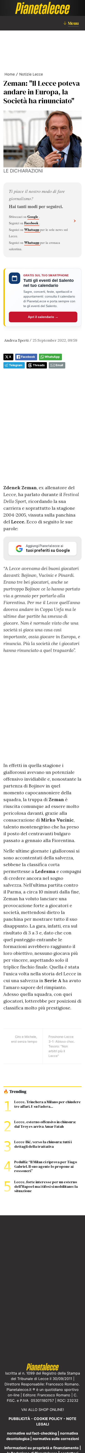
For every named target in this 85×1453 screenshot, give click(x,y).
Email (59, 365)
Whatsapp (32, 229)
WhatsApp (52, 356)
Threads (39, 365)
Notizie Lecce (31, 74)
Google (33, 216)
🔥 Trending (14, 1091)
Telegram (15, 365)
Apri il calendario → (43, 317)
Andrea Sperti (16, 340)
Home (10, 74)
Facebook (31, 222)
